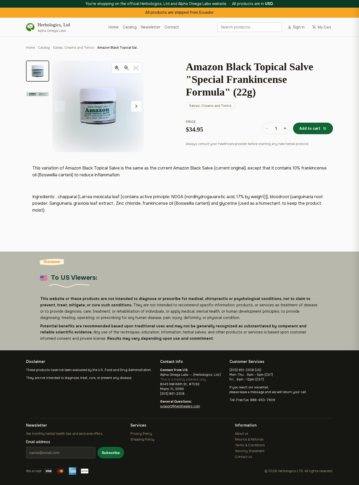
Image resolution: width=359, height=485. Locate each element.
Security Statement (249, 451)
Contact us (243, 457)
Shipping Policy (142, 439)
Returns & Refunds (249, 439)
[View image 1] (37, 71)
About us (241, 434)
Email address (38, 441)
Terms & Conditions (250, 445)
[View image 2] (37, 94)
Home (114, 27)
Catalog (130, 27)
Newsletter (150, 27)
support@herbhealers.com (180, 406)
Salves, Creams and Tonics (73, 48)
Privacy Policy (141, 434)
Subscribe (111, 453)
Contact (172, 27)
